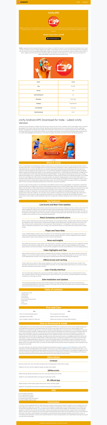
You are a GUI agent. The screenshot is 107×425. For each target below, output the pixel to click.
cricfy (41, 408)
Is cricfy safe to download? (26, 393)
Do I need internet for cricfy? (27, 395)
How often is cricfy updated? (27, 396)
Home (78, 2)
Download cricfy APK (66, 347)
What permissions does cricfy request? (29, 398)
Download (85, 2)
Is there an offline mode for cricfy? (28, 400)
